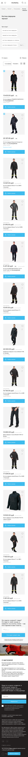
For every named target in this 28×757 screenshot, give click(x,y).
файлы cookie (12, 748)
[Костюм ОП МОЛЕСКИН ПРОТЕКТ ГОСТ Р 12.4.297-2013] (14, 259)
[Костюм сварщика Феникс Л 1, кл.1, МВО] (14, 550)
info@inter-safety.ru (6, 745)
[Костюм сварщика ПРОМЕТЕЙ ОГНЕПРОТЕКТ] (14, 90)
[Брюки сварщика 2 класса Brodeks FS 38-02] (14, 425)
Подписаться (14, 701)
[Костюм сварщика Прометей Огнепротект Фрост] (14, 133)
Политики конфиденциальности (13, 708)
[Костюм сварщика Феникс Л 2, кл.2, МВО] (14, 591)
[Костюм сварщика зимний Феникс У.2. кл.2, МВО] (14, 384)
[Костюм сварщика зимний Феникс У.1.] (14, 301)
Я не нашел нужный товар (13, 635)
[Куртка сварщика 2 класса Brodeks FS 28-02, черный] (14, 508)
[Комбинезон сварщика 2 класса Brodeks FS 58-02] (14, 342)
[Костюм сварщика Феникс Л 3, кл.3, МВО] (14, 176)
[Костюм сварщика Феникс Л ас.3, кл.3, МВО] (14, 218)
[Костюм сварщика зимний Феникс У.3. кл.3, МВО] (14, 467)
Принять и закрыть (14, 753)
